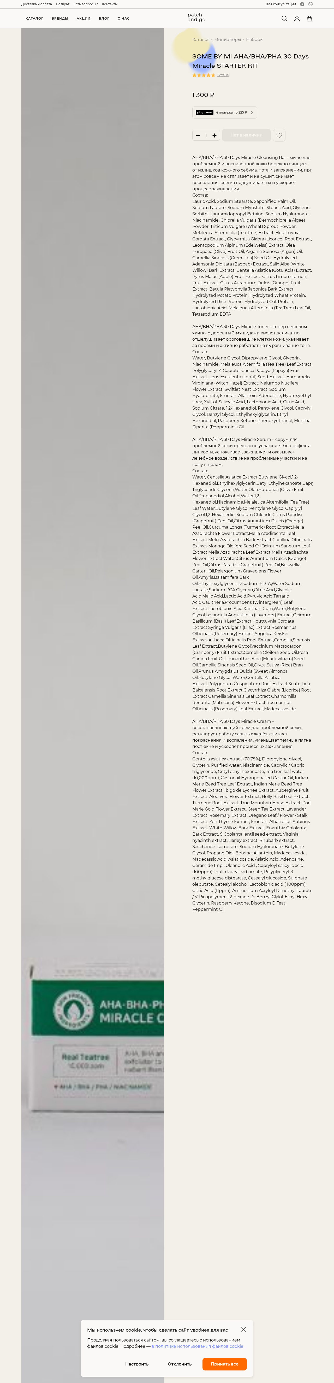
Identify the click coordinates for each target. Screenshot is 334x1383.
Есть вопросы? (86, 4)
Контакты (109, 4)
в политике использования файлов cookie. (198, 1346)
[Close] (244, 1329)
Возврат (62, 4)
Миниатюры (227, 39)
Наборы (255, 39)
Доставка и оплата (36, 4)
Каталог (200, 39)
